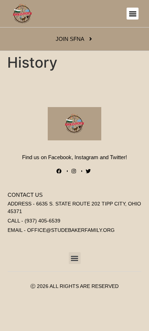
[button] (133, 14)
